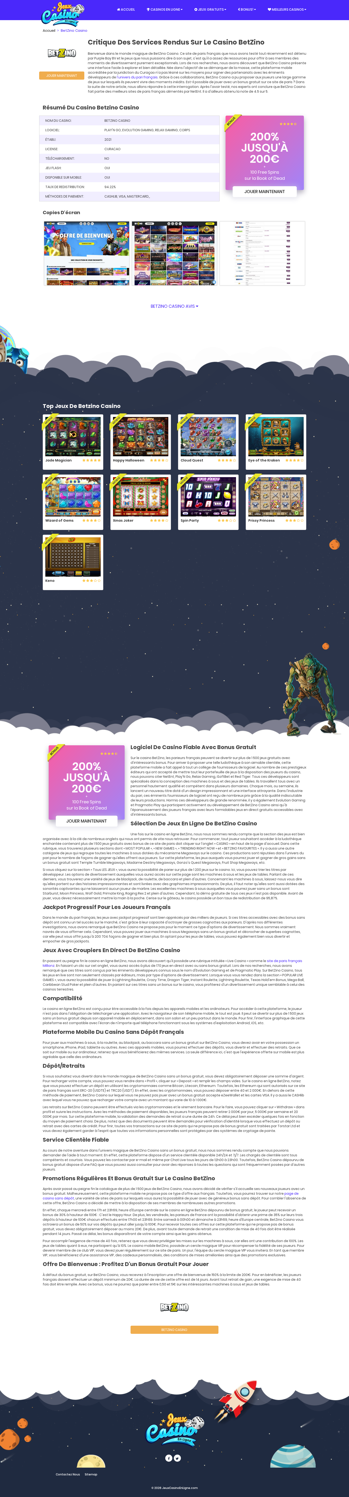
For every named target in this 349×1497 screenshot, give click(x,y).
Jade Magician (58, 460)
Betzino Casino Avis (173, 306)
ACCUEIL (127, 9)
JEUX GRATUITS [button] (210, 9)
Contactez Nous (68, 1474)
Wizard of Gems (59, 520)
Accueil (49, 30)
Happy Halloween (128, 460)
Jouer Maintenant (61, 75)
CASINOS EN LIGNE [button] (165, 9)
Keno (50, 580)
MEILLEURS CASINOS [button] (287, 9)
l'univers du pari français (137, 77)
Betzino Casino (174, 1329)
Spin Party (190, 520)
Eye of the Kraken (264, 460)
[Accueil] (62, 10)
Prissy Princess (261, 520)
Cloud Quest (192, 460)
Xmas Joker (123, 520)
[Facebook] (168, 1458)
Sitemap (91, 1474)
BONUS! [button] (247, 9)
